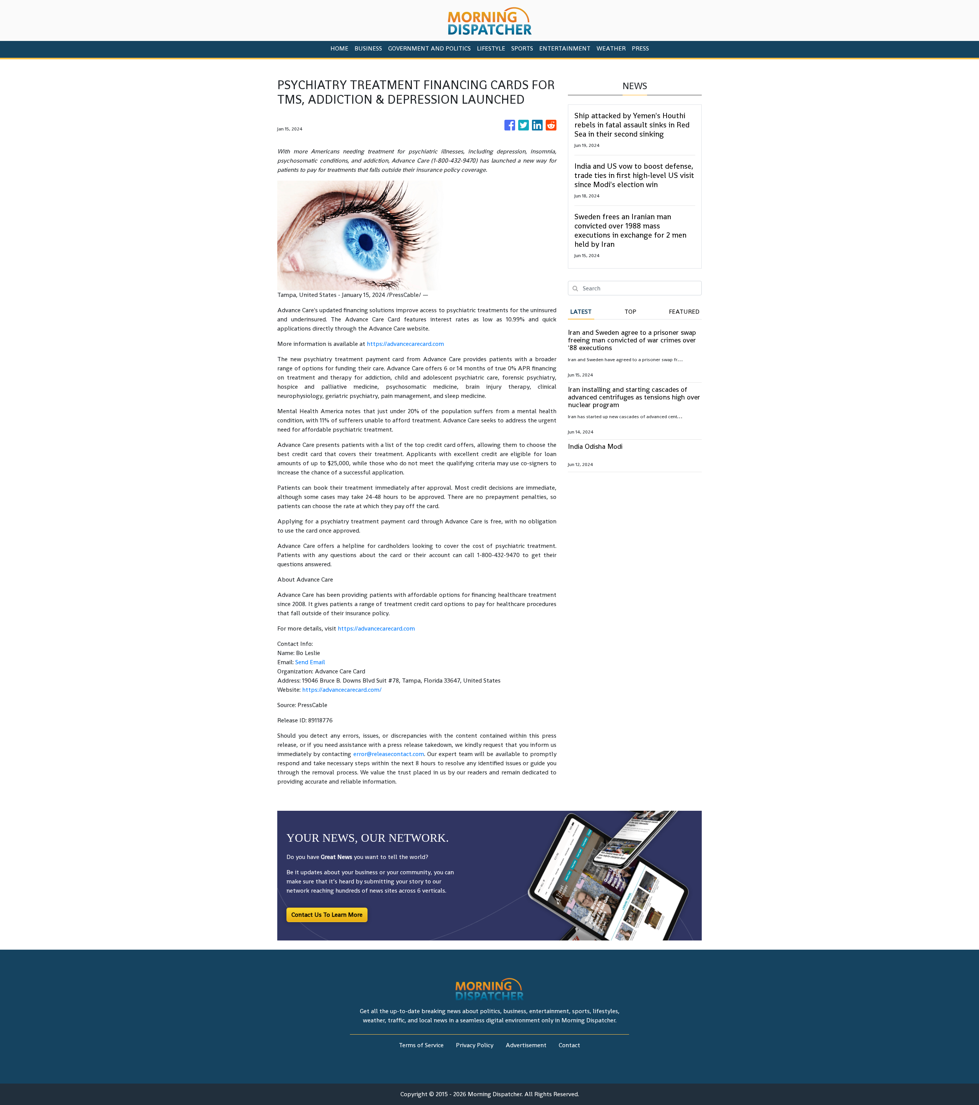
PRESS (640, 48)
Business (368, 48)
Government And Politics (429, 48)
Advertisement (526, 1045)
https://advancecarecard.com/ (342, 690)
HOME (339, 48)
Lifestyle (491, 48)
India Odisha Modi (595, 446)
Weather (611, 48)
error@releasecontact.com (388, 754)
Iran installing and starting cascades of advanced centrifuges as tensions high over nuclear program (634, 397)
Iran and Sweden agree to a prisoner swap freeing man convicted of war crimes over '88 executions (632, 340)
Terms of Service (421, 1045)
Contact (569, 1045)
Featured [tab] (684, 312)
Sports (522, 48)
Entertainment (564, 48)
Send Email (310, 662)
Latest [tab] (581, 312)
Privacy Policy (474, 1045)
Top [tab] (630, 312)
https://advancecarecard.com (405, 344)
